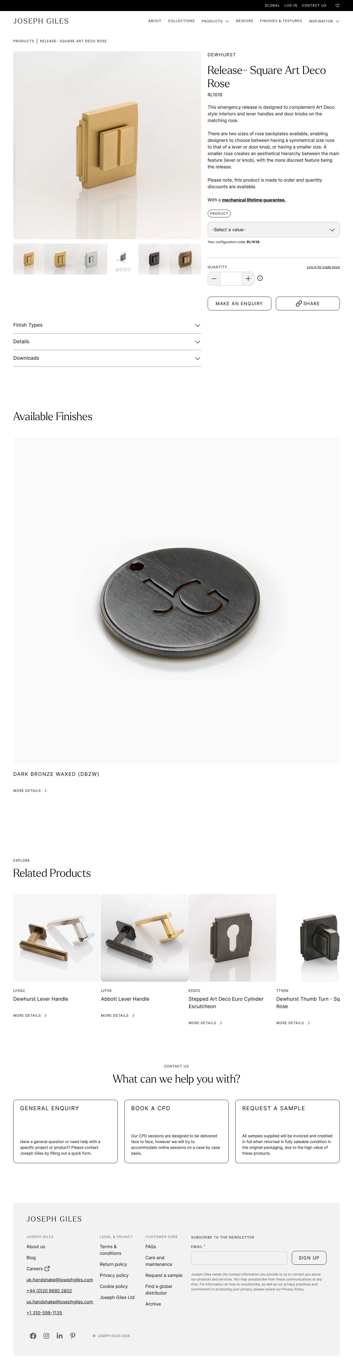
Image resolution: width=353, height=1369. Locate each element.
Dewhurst (222, 54)
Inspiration (321, 21)
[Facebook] (33, 1336)
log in (290, 5)
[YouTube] (72, 1336)
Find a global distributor (158, 1289)
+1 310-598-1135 (44, 1312)
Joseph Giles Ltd (117, 1297)
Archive (153, 1304)
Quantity (217, 267)
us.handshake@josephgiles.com (59, 1301)
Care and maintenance (158, 1261)
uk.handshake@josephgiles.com (59, 1279)
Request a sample (163, 1275)
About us (35, 1246)
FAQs (150, 1246)
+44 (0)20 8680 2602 (49, 1290)
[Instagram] (46, 1336)
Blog (31, 1257)
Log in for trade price (323, 267)
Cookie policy (114, 1286)
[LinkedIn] (59, 1336)
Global (272, 5)
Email (198, 1247)
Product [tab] (219, 213)
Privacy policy (114, 1275)
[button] (260, 279)
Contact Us (314, 5)
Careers (34, 1268)
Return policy (113, 1264)
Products (212, 21)
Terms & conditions (110, 1250)
